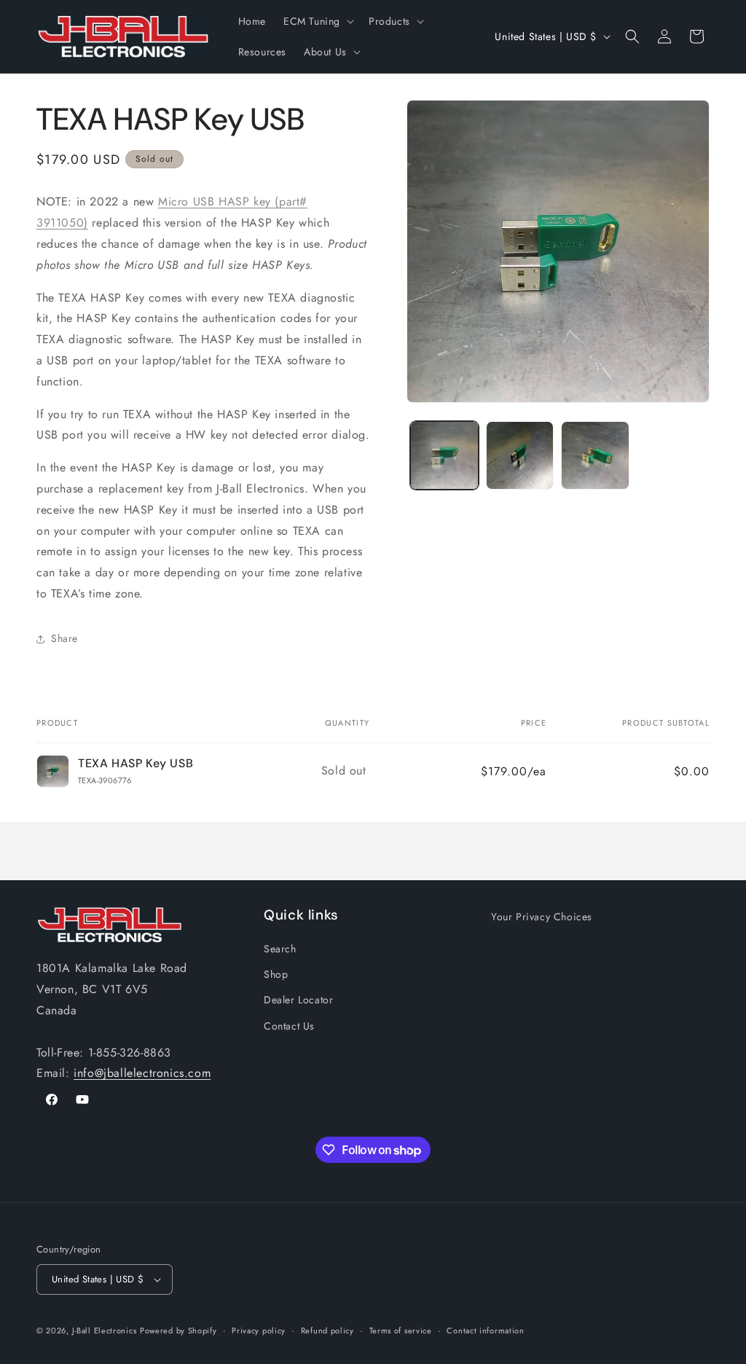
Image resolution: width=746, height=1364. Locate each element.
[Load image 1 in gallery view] (444, 455)
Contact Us (289, 1026)
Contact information (485, 1330)
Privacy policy (259, 1330)
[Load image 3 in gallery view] (595, 455)
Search (280, 948)
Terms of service (400, 1330)
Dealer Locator (298, 999)
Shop (276, 974)
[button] (317, 21)
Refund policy (327, 1330)
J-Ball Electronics (104, 1330)
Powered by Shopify (178, 1330)
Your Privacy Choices (541, 916)
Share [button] (64, 638)
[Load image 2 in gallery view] (520, 455)
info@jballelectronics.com (142, 1073)
